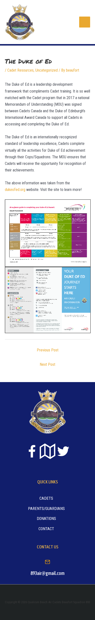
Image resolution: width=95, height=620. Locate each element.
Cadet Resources (20, 70)
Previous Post (47, 350)
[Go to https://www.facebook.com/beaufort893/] (32, 452)
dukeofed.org (15, 189)
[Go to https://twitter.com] (63, 451)
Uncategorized (46, 70)
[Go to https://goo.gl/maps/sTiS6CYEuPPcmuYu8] (47, 451)
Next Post (47, 364)
